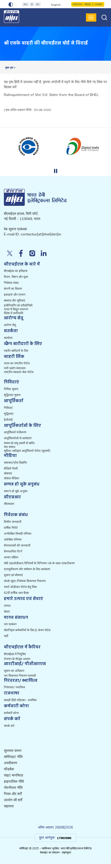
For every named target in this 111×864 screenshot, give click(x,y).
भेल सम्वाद (9, 447)
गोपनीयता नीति (13, 788)
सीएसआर (9, 504)
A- (37, 4)
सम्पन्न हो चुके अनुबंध (15, 491)
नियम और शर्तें (13, 794)
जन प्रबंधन (10, 624)
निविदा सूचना (11, 389)
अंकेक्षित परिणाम (12, 539)
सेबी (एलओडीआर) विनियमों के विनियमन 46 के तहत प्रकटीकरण (39, 563)
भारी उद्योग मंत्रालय (15, 368)
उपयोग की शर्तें (13, 800)
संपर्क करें (9, 726)
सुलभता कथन (12, 751)
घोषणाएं (8, 473)
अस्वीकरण (10, 763)
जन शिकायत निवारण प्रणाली (20, 675)
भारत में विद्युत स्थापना (16, 309)
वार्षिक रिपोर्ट (11, 528)
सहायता (9, 806)
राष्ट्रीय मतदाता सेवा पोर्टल (19, 372)
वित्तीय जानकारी (12, 522)
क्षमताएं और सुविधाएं (14, 300)
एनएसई (98, 4)
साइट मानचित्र (13, 775)
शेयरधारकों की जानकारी (17, 545)
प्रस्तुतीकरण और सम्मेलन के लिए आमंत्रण (27, 569)
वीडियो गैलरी (11, 468)
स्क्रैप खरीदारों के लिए (16, 350)
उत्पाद (7, 605)
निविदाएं (8, 408)
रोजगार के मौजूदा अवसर (17, 659)
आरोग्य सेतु (10, 325)
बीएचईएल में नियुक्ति (15, 654)
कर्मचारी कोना (11, 713)
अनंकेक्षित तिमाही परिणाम (17, 533)
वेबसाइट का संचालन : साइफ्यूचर (55, 852)
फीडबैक (9, 769)
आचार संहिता (11, 557)
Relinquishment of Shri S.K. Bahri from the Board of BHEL (51, 94)
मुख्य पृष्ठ (9, 67)
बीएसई (87, 4)
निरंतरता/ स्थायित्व (14, 687)
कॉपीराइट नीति (13, 757)
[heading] (46, 43)
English (56, 4)
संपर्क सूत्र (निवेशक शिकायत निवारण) (25, 581)
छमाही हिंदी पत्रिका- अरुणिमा (20, 700)
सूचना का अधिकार (14, 671)
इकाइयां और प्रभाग (14, 294)
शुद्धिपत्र (8, 414)
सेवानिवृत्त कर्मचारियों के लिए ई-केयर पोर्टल (27, 630)
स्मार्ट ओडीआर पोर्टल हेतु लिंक (20, 587)
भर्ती (6, 636)
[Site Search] (104, 17)
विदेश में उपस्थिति (13, 313)
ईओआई (8, 419)
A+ (25, 4)
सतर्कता (8, 338)
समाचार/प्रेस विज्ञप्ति (15, 462)
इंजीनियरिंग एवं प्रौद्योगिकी (18, 305)
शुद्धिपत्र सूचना (12, 395)
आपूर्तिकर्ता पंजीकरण (15, 432)
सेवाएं (7, 611)
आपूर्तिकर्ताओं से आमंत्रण (17, 438)
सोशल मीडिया (11, 478)
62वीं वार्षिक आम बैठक (16, 593)
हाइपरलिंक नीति (14, 781)
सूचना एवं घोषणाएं (13, 575)
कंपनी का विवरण (13, 288)
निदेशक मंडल (11, 283)
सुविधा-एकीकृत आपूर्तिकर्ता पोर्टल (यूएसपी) (27, 451)
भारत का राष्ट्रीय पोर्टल (17, 363)
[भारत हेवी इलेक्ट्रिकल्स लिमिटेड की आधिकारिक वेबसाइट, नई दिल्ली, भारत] (12, 16)
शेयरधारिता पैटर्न (13, 551)
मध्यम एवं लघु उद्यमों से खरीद (19, 443)
